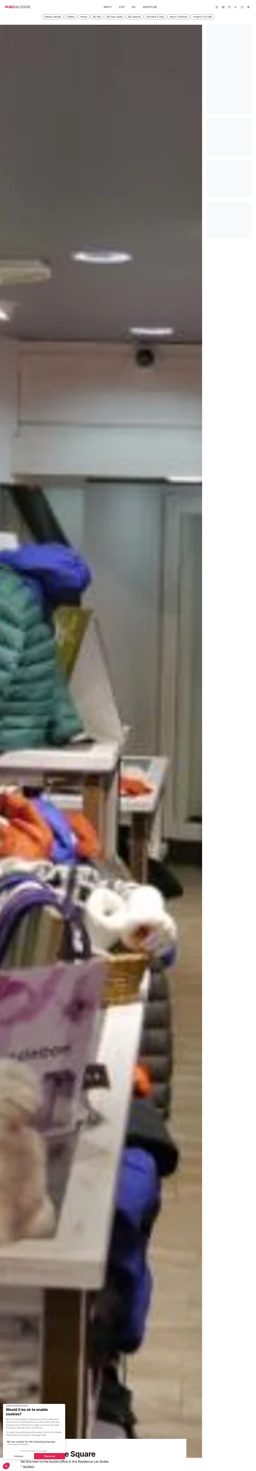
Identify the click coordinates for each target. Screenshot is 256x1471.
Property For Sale (202, 16)
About (108, 6)
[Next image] (196, 741)
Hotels (83, 16)
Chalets (71, 16)
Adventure (150, 6)
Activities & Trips (155, 16)
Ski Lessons (134, 16)
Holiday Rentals (52, 16)
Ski (134, 6)
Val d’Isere (28, 1466)
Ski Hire (97, 16)
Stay (122, 6)
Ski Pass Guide (115, 16)
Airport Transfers (178, 16)
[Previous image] (5, 741)
